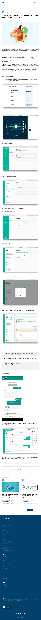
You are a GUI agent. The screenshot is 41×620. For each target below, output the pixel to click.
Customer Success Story (7, 564)
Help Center (5, 586)
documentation (24, 457)
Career (4, 576)
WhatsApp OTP (5, 546)
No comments (6, 501)
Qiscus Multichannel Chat (27, 462)
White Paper (5, 568)
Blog (3, 566)
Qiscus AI (4, 534)
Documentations (5, 588)
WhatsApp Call (5, 537)
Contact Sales (5, 584)
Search (30, 510)
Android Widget (9, 462)
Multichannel (17, 462)
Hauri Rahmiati (26, 497)
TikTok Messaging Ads (6, 556)
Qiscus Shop (5, 530)
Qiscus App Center (6, 532)
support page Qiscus (21, 458)
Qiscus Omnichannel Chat (7, 525)
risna (5, 20)
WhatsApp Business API (7, 541)
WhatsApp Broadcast (6, 528)
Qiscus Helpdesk (5, 543)
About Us (4, 574)
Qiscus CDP (5, 548)
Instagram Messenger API (7, 550)
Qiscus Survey (5, 539)
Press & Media (5, 578)
